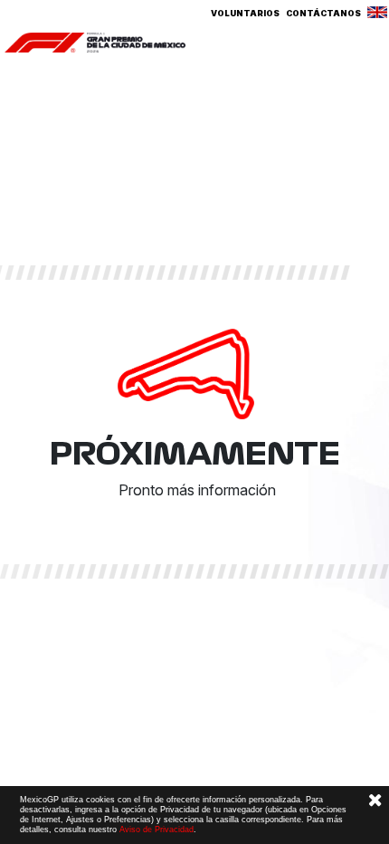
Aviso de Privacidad (156, 829)
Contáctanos (323, 13)
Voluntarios (245, 13)
